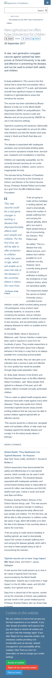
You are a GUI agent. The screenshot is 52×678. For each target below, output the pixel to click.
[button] (47, 2)
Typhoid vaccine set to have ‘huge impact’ (25, 558)
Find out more (14, 672)
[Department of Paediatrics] (16, 2)
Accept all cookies (16, 662)
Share (10, 38)
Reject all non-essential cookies (22, 667)
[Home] (6, 16)
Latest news (14, 16)
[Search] (46, 10)
